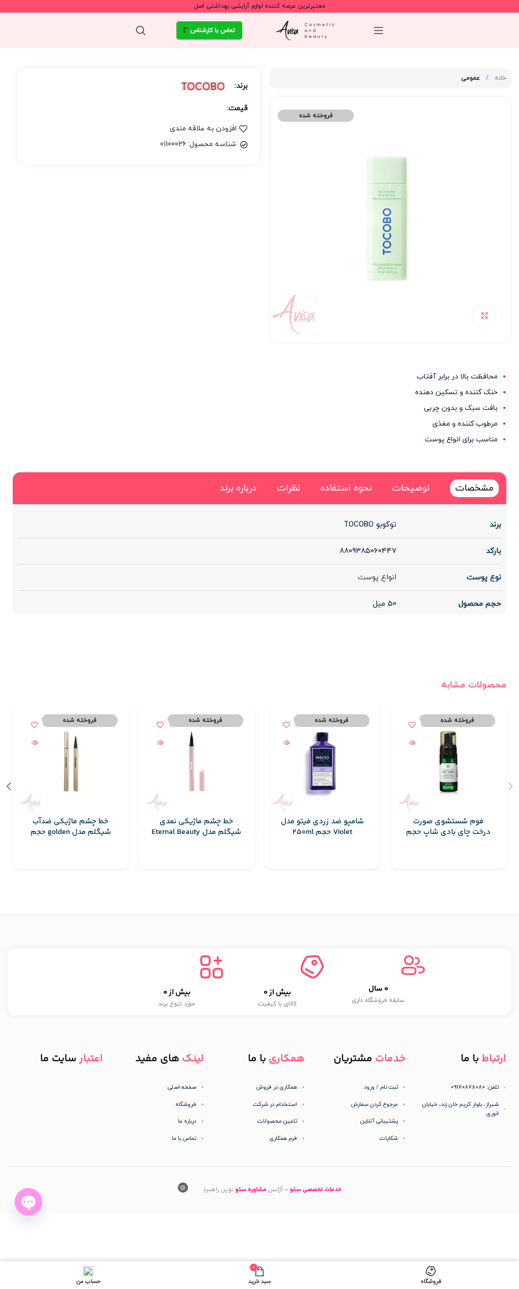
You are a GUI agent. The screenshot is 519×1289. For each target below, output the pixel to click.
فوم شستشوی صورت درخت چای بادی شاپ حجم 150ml (448, 832)
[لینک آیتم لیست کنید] (360, 1087)
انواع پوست (377, 577)
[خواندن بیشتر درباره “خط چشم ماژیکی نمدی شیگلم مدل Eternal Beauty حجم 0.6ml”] (160, 742)
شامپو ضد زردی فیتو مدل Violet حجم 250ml (322, 827)
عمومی (470, 78)
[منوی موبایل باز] (378, 30)
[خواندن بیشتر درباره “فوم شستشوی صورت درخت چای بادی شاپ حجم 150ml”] (412, 742)
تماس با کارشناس (213, 30)
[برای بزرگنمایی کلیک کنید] (484, 316)
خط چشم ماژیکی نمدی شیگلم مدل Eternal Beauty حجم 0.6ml (196, 832)
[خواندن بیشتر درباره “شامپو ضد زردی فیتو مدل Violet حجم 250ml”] (286, 742)
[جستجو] (141, 30)
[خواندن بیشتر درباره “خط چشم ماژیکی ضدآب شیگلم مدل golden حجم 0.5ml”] (34, 742)
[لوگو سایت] (308, 29)
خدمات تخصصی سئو (316, 1190)
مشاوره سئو (251, 1190)
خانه (499, 78)
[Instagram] (183, 1187)
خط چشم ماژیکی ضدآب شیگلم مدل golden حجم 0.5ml (70, 832)
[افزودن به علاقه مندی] (412, 725)
